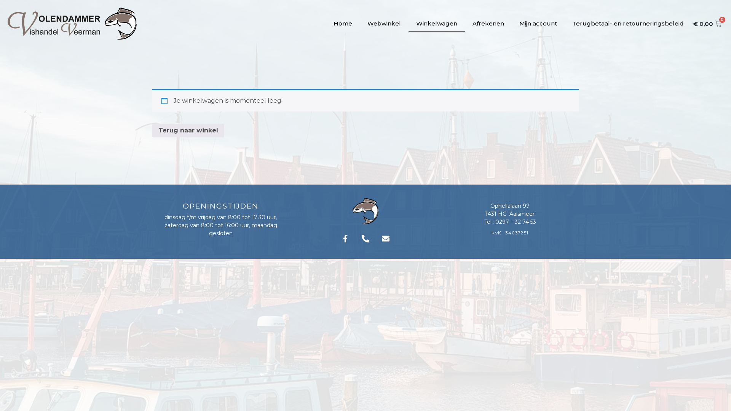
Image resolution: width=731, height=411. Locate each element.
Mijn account (538, 23)
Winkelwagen (436, 23)
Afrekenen (488, 23)
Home (343, 23)
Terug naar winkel (188, 130)
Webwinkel (384, 23)
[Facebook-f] (345, 238)
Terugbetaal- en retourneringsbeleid (628, 23)
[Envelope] (386, 238)
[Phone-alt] (365, 238)
